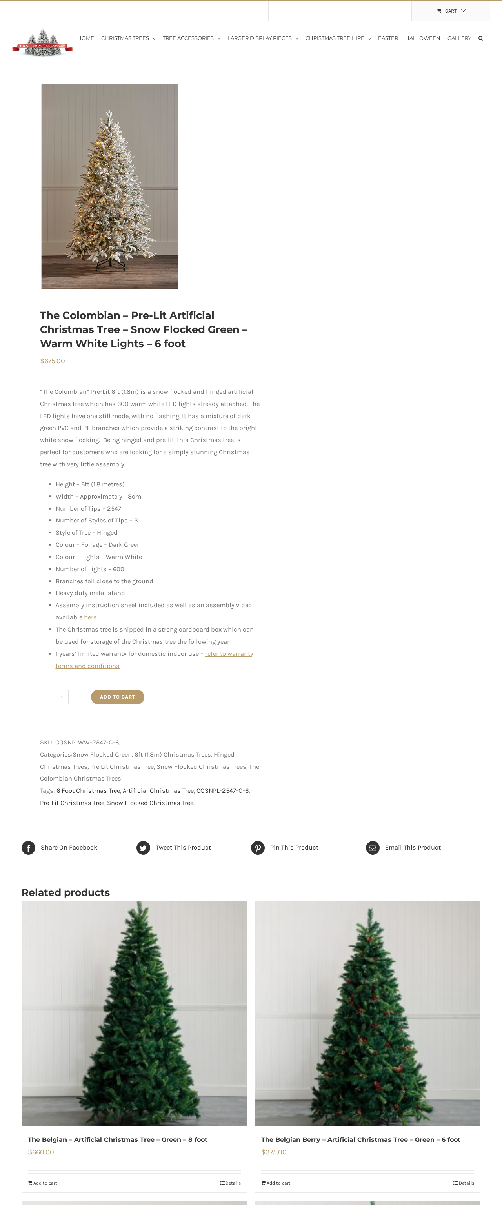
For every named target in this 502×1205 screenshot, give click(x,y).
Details (233, 1183)
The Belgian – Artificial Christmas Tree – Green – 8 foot (117, 1139)
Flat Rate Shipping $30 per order (85, 11)
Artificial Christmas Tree (158, 790)
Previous (27, 186)
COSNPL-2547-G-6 (222, 790)
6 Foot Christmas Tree (88, 790)
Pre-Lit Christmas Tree (72, 802)
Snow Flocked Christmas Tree (150, 802)
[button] (480, 37)
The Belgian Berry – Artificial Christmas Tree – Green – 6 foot (360, 1139)
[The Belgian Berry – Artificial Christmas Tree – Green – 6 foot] (367, 1013)
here (90, 617)
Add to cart (117, 697)
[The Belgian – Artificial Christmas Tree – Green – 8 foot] (134, 1013)
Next (236, 186)
